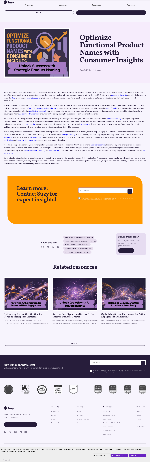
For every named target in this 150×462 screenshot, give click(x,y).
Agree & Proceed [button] (117, 455)
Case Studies (107, 419)
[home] (9, 2)
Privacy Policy (7, 460)
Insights (53, 415)
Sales (79, 423)
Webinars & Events (109, 415)
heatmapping (53, 150)
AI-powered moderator (29, 114)
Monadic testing (114, 118)
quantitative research (26, 140)
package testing (68, 134)
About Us (139, 411)
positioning (85, 124)
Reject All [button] (132, 455)
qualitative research (37, 111)
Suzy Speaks (111, 108)
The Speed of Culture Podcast (112, 423)
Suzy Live (8, 137)
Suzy (14, 98)
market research (34, 98)
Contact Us (140, 427)
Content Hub (107, 411)
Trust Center (107, 434)
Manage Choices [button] (99, 455)
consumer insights (119, 95)
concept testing (29, 124)
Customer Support (109, 430)
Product (79, 415)
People (139, 415)
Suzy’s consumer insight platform (43, 108)
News (138, 423)
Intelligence (54, 411)
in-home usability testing (34, 150)
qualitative (8, 140)
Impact (53, 419)
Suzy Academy (108, 427)
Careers (139, 419)
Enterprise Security (57, 423)
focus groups (35, 137)
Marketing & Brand (83, 419)
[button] (29, 5)
